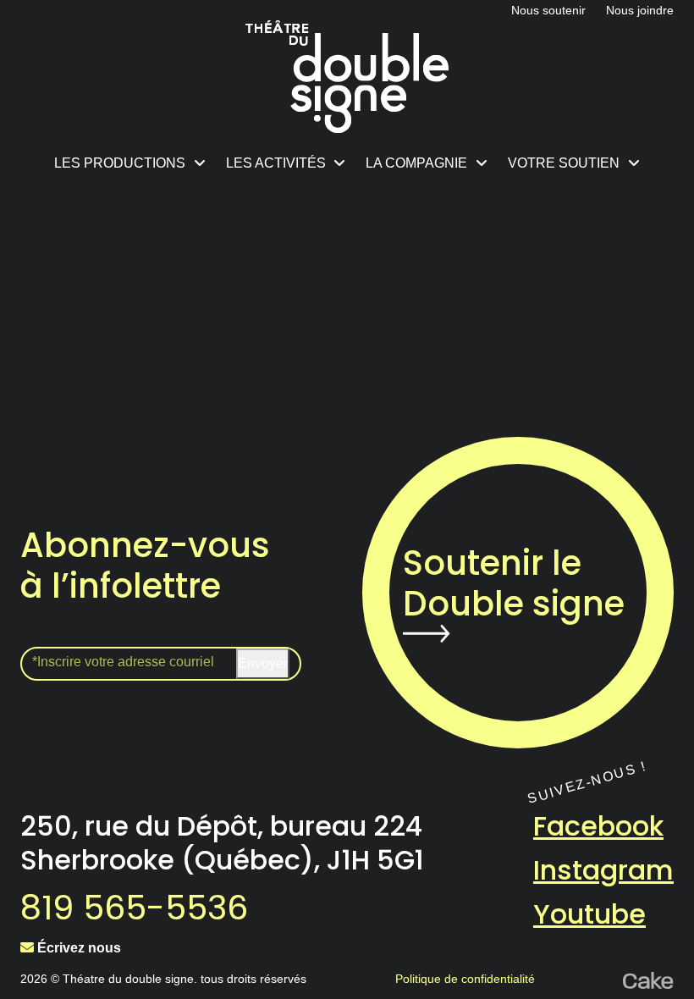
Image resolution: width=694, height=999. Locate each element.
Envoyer (263, 663)
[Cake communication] (648, 979)
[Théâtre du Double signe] (347, 76)
